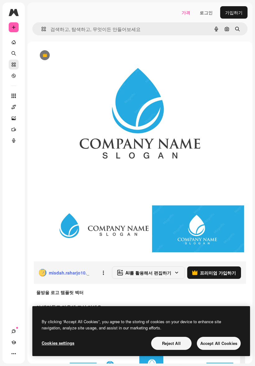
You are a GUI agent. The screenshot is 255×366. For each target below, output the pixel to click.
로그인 (206, 12)
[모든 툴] (14, 96)
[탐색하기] (14, 76)
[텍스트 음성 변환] (14, 140)
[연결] (14, 331)
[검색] (14, 53)
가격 (186, 12)
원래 (69, 55)
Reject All (171, 343)
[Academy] (14, 342)
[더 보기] (14, 354)
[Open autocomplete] (41, 29)
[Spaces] (14, 107)
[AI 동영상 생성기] (14, 129)
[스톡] (14, 64)
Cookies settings (58, 343)
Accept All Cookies (218, 343)
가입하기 (234, 12)
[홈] (14, 42)
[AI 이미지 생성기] (14, 118)
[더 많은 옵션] (103, 272)
